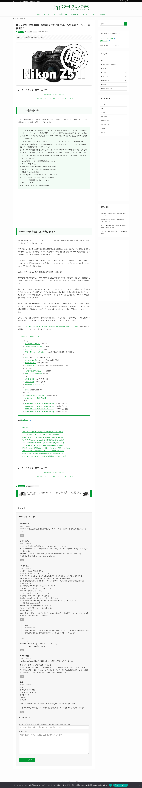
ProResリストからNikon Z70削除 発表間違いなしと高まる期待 (44, 456)
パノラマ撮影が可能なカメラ (35, 371)
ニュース (61, 95)
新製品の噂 (21, 31)
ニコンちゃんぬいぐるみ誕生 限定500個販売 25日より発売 (42, 432)
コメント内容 (23, 732)
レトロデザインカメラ (32, 349)
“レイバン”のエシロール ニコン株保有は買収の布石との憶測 (43, 440)
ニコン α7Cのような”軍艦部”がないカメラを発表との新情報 (43, 451)
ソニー (49, 98)
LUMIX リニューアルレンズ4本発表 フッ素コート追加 (114, 214)
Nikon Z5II (29, 31)
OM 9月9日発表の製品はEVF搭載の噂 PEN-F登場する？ (112, 220)
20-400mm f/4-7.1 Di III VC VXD (35, 398)
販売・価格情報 (107, 88)
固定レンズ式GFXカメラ (33, 373)
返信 (22, 535)
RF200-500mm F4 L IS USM (34, 352)
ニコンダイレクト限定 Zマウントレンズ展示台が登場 (40, 434)
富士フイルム (57, 98)
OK (110, 785)
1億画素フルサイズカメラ (34, 346)
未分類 (104, 84)
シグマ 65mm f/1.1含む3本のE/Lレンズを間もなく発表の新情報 (113, 226)
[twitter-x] (122, 1)
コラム (104, 68)
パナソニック (105, 125)
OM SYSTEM (105, 121)
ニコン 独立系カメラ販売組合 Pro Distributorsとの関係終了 (42, 445)
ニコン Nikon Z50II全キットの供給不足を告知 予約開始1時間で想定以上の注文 (51, 326)
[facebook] (120, 1)
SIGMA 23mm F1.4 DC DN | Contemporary (39, 406)
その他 (104, 60)
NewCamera (25, 420)
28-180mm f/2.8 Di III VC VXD (35, 395)
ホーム (57, 782)
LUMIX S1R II (29, 382)
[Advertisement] (54, 206)
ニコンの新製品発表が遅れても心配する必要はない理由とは (43, 442)
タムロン (70, 98)
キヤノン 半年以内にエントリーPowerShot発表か (114, 232)
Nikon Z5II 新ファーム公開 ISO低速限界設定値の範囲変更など (43, 437)
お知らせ (84, 782)
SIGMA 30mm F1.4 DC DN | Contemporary (39, 409)
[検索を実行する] (125, 24)
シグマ (64, 98)
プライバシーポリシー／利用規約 (70, 782)
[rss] (125, 1)
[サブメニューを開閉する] (125, 72)
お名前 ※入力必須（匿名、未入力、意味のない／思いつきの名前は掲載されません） (44, 724)
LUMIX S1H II (29, 379)
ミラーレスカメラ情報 (107, 39)
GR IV (27, 390)
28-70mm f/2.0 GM (31, 360)
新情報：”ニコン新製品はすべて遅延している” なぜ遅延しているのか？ (47, 448)
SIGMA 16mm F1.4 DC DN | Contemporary (39, 403)
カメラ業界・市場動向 (109, 64)
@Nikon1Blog (104, 41)
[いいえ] (140, 785)
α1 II (26, 357)
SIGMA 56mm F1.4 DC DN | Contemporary (39, 411)
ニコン (35, 31)
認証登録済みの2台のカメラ (34, 384)
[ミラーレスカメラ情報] (71, 7)
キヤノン (43, 98)
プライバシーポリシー (120, 785)
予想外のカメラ (30, 363)
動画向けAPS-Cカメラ (32, 344)
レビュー (54, 95)
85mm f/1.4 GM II (30, 365)
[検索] (127, 1)
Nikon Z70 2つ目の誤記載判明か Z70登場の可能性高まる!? (42, 453)
